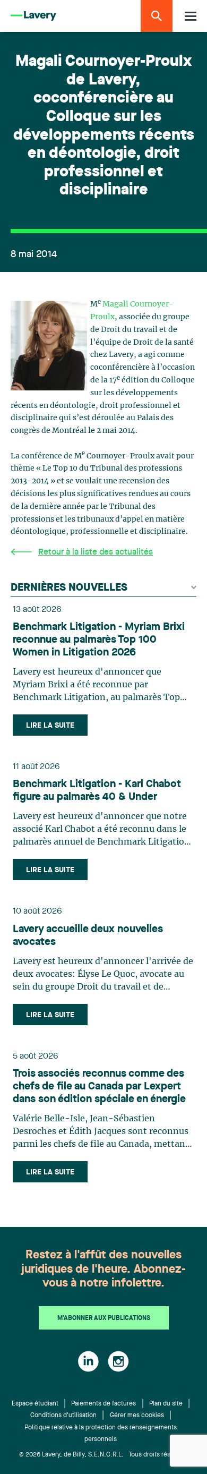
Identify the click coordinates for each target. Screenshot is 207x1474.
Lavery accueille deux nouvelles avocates (88, 936)
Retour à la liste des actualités (95, 552)
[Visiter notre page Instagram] (118, 1361)
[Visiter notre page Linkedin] (88, 1361)
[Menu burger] (190, 16)
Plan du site (166, 1404)
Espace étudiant (35, 1404)
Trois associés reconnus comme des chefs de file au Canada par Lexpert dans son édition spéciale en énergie (99, 1087)
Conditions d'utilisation (63, 1415)
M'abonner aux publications (103, 1318)
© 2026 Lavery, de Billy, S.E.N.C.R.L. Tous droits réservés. (103, 1455)
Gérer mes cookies (137, 1415)
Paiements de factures (103, 1404)
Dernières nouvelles (69, 588)
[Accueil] (33, 16)
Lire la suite (50, 725)
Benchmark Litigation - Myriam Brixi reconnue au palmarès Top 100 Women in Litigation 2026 (99, 640)
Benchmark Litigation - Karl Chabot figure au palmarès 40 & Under (97, 791)
